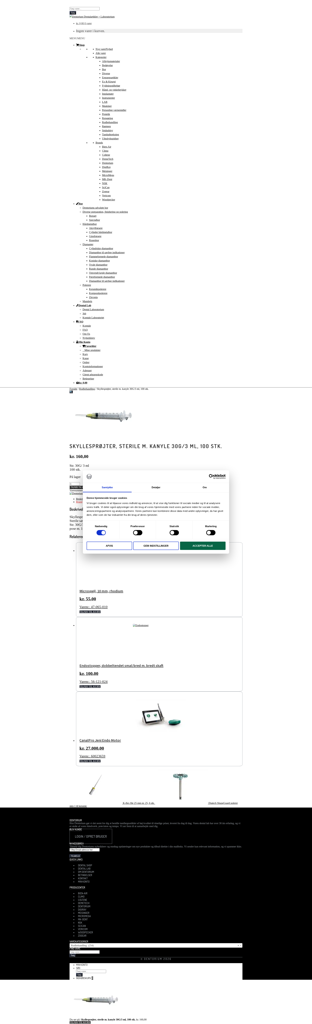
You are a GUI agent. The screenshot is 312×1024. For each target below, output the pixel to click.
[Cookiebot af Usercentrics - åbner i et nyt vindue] (211, 476)
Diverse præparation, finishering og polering (105, 211)
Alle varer (101, 53)
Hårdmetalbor (90, 224)
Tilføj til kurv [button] (90, 611)
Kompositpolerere (98, 293)
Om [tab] (205, 487)
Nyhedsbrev (89, 338)
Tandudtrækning (110, 134)
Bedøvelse (107, 65)
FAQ (80, 321)
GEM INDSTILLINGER (156, 545)
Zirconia (93, 297)
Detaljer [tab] (156, 487)
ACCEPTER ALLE (203, 545)
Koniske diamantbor (99, 260)
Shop (82, 45)
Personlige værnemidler (114, 110)
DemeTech (107, 159)
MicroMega (108, 175)
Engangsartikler (110, 77)
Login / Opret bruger (91, 836)
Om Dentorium (86, 871)
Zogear (105, 191)
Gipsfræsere (95, 236)
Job (84, 313)
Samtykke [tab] (107, 487)
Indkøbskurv (84, 978)
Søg (73, 13)
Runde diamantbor (98, 268)
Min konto (82, 964)
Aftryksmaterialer (111, 61)
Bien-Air (106, 146)
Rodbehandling (110, 122)
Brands (99, 142)
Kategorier (101, 57)
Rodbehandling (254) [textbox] (155, 945)
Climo (105, 150)
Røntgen (106, 126)
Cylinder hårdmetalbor (100, 232)
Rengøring (107, 118)
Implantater (108, 93)
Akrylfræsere (96, 228)
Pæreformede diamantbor (102, 277)
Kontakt (87, 325)
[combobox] (156, 945)
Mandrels (87, 301)
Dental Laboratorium (93, 309)
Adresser (87, 370)
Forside (73, 388)
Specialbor (94, 220)
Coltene (106, 154)
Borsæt (92, 215)
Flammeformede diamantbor (103, 256)
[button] (77, 38)
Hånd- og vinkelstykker (114, 89)
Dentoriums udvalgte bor (95, 207)
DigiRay (106, 167)
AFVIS (109, 545)
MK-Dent (107, 179)
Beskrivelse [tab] (82, 499)
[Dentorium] (76, 493)
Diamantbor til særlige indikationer (107, 252)
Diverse (106, 73)
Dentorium (107, 163)
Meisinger (107, 171)
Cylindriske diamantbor (101, 248)
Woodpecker (108, 199)
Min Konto (84, 342)
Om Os (86, 333)
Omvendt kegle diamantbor (103, 272)
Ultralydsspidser (110, 138)
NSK (104, 183)
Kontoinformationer (93, 366)
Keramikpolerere (97, 289)
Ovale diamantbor (98, 264)
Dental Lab (85, 305)
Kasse (86, 358)
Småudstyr (107, 130)
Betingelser (88, 378)
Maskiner (107, 106)
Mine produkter (92, 350)
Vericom (106, 195)
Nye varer (104, 49)
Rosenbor (94, 240)
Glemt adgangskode (93, 374)
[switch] (137, 532)
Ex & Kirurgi (109, 81)
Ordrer (86, 362)
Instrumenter (108, 98)
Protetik (106, 114)
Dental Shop (85, 865)
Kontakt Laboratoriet (93, 317)
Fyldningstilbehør (111, 85)
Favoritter (90, 346)
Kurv (85, 354)
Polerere (87, 285)
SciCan (106, 187)
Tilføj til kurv (79, 487)
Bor (104, 69)
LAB (104, 102)
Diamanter (88, 244)
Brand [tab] (79, 501)
